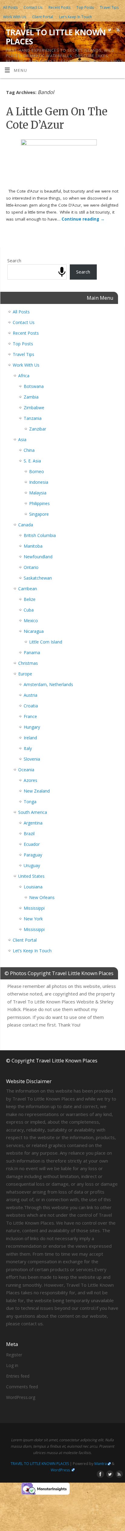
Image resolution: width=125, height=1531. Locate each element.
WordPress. (61, 1470)
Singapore (39, 514)
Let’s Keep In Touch (75, 16)
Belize (29, 599)
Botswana (34, 386)
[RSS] (117, 31)
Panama (32, 652)
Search (14, 260)
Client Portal (42, 16)
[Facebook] (100, 31)
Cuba (29, 610)
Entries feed (17, 1376)
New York (33, 919)
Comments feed (22, 1387)
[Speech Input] (62, 272)
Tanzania (33, 418)
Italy (28, 748)
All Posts (10, 7)
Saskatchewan (38, 578)
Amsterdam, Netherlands (48, 684)
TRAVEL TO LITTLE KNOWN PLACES (56, 37)
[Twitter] (108, 31)
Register (14, 1355)
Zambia (31, 397)
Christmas (28, 663)
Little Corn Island (45, 642)
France (30, 716)
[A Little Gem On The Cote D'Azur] (62, 162)
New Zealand (37, 791)
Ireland (30, 738)
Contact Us (33, 7)
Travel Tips (109, 7)
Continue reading (83, 219)
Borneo (36, 471)
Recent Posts (59, 7)
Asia (22, 439)
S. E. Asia (32, 461)
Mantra (100, 1463)
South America (32, 812)
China (29, 450)
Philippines (39, 503)
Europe (25, 674)
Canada (25, 525)
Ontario (31, 567)
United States (31, 876)
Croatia (31, 706)
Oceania (26, 769)
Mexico (31, 620)
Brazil (29, 833)
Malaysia (37, 493)
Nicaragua (34, 631)
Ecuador (32, 844)
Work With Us (14, 16)
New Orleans (42, 897)
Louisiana (33, 887)
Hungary (32, 727)
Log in (12, 1365)
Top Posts (85, 7)
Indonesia (38, 482)
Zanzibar (37, 429)
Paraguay (33, 855)
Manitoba (33, 546)
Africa (23, 375)
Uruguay (32, 865)
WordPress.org (20, 1397)
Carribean (27, 588)
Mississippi (34, 908)
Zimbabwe (34, 407)
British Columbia (40, 535)
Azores (30, 780)
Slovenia (32, 759)
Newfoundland (38, 557)
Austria (30, 695)
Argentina (33, 823)
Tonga (30, 801)
